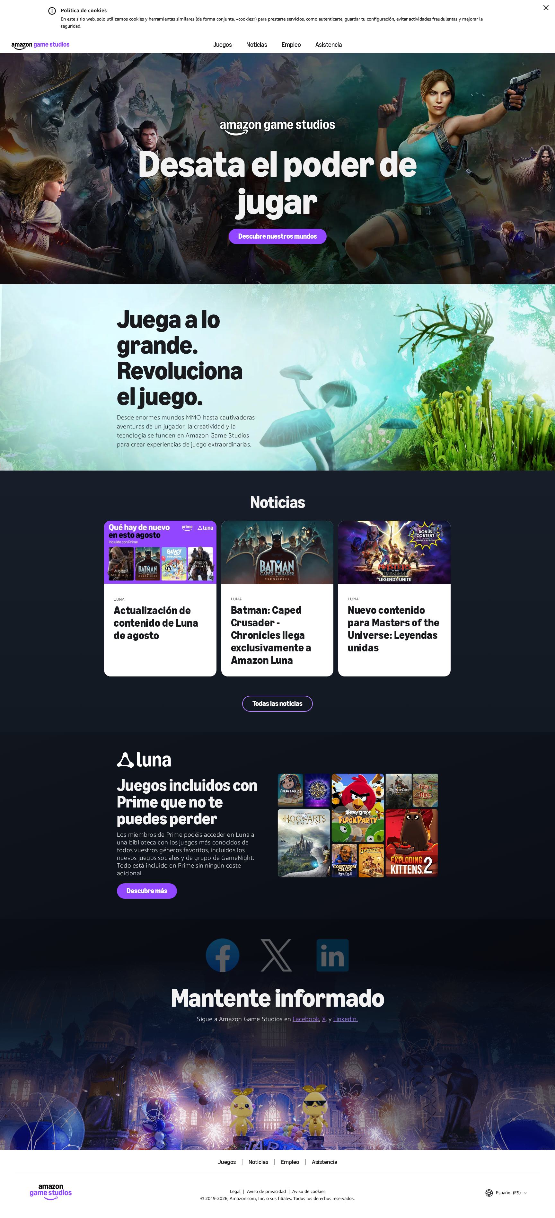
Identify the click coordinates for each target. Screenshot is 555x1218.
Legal (235, 1191)
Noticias (256, 45)
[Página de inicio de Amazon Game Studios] (40, 46)
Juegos (222, 45)
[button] (505, 1192)
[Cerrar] (546, 8)
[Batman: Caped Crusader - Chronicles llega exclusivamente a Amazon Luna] (277, 553)
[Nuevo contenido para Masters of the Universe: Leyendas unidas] (394, 553)
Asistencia (328, 45)
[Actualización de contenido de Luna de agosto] (160, 553)
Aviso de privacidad (266, 1191)
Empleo (291, 45)
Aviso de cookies (308, 1191)
